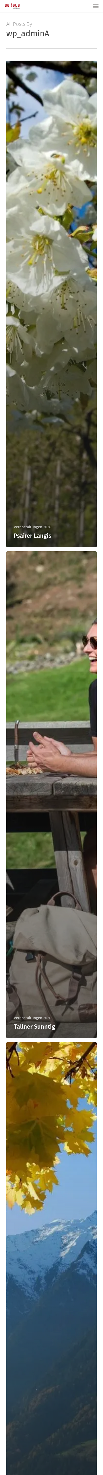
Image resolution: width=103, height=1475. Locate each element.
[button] (95, 6)
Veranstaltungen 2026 (32, 526)
